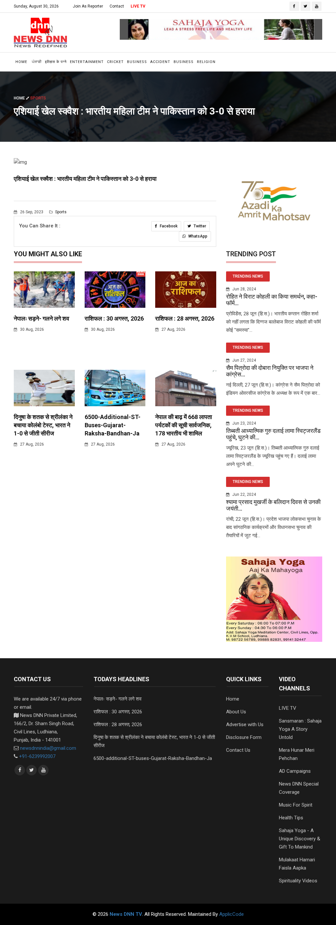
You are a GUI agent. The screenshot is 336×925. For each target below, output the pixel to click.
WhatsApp (197, 236)
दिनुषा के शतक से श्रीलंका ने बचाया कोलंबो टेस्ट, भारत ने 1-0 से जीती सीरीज (43, 425)
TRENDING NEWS (248, 276)
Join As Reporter (88, 6)
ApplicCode (231, 914)
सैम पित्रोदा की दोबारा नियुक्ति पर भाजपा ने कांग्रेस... (269, 371)
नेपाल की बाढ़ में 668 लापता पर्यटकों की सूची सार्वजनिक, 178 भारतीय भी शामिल (183, 425)
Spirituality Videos (298, 881)
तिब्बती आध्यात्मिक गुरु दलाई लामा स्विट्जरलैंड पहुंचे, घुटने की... (273, 434)
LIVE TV (138, 6)
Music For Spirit (295, 805)
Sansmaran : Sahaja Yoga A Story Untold (300, 729)
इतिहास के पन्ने (56, 62)
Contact (117, 6)
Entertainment (87, 62)
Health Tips (291, 818)
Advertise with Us (244, 724)
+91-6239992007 (37, 756)
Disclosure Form (244, 737)
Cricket (115, 62)
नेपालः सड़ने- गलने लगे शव (41, 318)
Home (21, 62)
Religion (206, 62)
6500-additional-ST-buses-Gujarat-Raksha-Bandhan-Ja (112, 425)
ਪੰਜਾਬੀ (37, 62)
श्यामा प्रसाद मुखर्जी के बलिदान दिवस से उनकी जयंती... (273, 505)
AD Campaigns (295, 771)
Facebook (168, 226)
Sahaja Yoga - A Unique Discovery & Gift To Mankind (299, 839)
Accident (160, 62)
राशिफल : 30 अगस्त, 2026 (114, 318)
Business (137, 62)
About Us (236, 712)
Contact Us (238, 750)
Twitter (199, 226)
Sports (60, 212)
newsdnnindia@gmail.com (48, 748)
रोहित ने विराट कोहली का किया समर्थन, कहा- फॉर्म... (271, 299)
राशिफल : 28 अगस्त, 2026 (184, 318)
